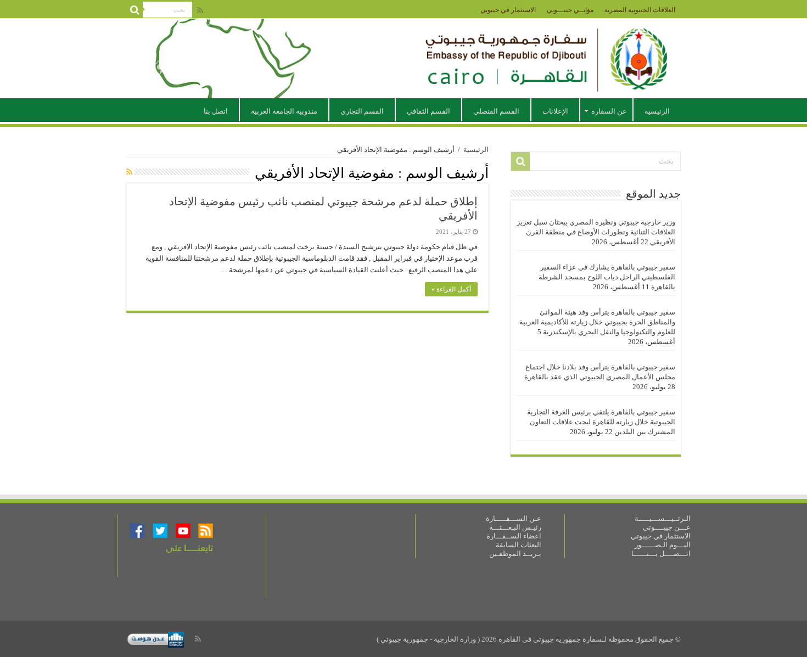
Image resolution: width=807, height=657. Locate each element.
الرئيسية (657, 111)
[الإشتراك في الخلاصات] (129, 172)
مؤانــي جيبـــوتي (570, 10)
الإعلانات (555, 111)
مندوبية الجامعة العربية (284, 111)
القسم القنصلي (496, 111)
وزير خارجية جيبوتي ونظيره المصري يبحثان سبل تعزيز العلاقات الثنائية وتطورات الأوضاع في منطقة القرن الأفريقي (596, 232)
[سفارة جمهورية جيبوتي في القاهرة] (403, 58)
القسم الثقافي (428, 111)
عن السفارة (609, 111)
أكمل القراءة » (451, 289)
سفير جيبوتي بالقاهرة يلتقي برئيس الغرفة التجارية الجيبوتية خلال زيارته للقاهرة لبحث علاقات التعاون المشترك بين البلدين (601, 422)
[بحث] (134, 10)
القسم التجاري (362, 111)
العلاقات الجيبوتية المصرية (639, 10)
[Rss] (200, 10)
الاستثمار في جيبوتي (508, 10)
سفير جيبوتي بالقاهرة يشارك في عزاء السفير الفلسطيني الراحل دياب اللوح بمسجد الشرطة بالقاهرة (607, 277)
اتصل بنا (216, 111)
